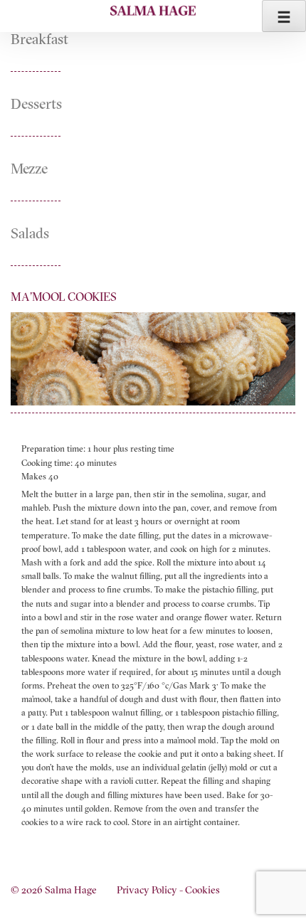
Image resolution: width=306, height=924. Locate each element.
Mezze (29, 168)
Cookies (202, 889)
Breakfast (39, 39)
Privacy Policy (147, 889)
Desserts (36, 103)
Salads (30, 233)
